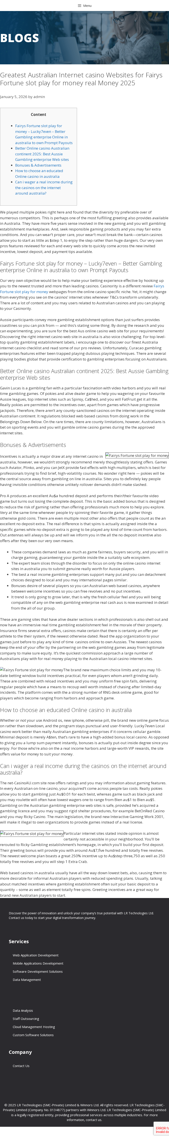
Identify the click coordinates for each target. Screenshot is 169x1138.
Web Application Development (36, 955)
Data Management (27, 979)
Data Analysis (23, 1010)
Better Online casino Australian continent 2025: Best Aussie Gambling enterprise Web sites (42, 154)
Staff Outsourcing (26, 1018)
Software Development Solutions (38, 971)
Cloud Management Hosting (34, 1027)
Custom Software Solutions (33, 1035)
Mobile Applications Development (38, 963)
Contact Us (21, 1066)
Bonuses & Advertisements (38, 165)
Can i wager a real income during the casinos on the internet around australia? (44, 187)
